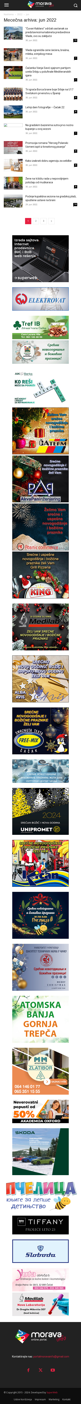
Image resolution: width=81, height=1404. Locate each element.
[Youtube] (53, 1370)
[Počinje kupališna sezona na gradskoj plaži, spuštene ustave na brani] (13, 201)
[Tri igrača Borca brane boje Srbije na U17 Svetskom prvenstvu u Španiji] (13, 94)
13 (75, 40)
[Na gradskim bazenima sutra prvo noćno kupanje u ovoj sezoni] (13, 129)
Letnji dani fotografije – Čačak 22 (44, 107)
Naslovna (9, 14)
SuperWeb (52, 1392)
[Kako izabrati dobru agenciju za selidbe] (13, 165)
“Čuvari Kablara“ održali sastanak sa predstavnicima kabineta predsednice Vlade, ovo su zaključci (47, 32)
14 (75, 204)
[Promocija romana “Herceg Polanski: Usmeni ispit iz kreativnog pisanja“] (13, 147)
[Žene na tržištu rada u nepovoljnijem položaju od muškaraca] (13, 183)
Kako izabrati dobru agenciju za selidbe (48, 160)
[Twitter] (40, 1370)
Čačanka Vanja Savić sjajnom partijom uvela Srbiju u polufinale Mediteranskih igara (48, 71)
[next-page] (51, 221)
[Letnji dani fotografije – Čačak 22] (13, 111)
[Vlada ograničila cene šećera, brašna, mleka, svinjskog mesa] (13, 54)
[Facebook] (28, 1370)
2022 (19, 14)
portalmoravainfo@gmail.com (51, 1356)
